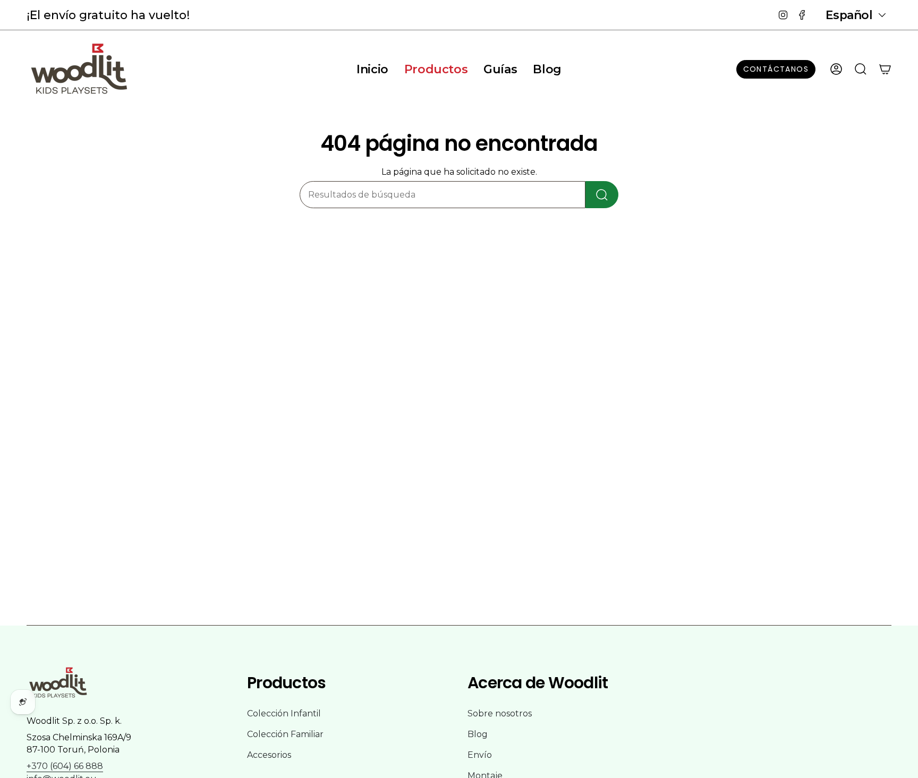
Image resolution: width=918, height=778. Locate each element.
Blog (478, 734)
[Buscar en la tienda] (601, 194)
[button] (435, 69)
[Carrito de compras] (885, 69)
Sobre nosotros (500, 713)
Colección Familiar (285, 734)
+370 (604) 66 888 (65, 766)
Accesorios (269, 755)
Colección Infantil (284, 713)
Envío (480, 755)
